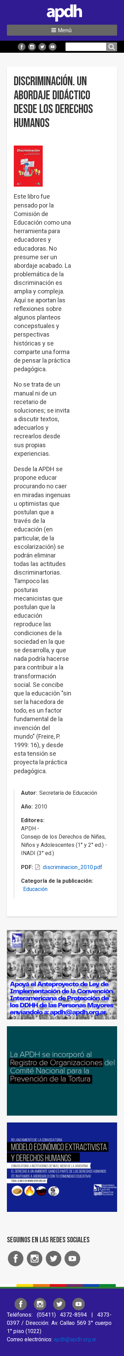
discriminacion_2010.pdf (72, 867)
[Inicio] (62, 12)
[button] (62, 30)
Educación (35, 889)
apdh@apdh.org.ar (75, 1339)
